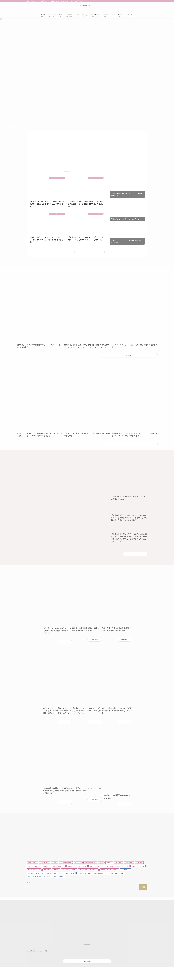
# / (90, 873)
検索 (28, 882)
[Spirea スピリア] (87, 8)
